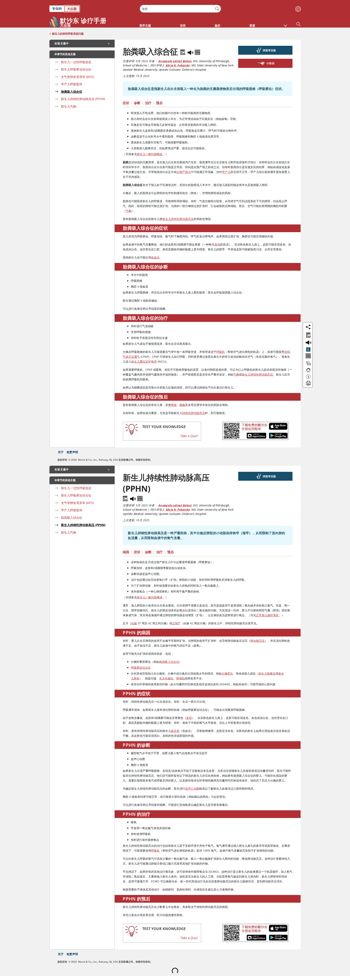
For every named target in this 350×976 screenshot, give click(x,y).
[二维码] (197, 51)
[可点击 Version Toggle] (308, 349)
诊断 (137, 103)
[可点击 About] (308, 378)
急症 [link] (217, 25)
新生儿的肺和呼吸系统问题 (68, 33)
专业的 (57, 8)
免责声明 (72, 452)
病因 (126, 552)
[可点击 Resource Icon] (308, 365)
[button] (285, 23)
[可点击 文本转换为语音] (307, 342)
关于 (61, 452)
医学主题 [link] (145, 25)
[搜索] (217, 8)
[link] (92, 8)
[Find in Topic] (183, 51)
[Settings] (297, 8)
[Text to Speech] (191, 51)
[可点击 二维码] (308, 356)
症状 (126, 103)
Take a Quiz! (189, 436)
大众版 (72, 8)
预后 (159, 103)
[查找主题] (307, 334)
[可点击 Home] (308, 371)
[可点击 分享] (308, 327)
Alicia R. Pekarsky (178, 65)
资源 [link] (252, 25)
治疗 (148, 103)
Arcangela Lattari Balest (175, 61)
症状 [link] (183, 25)
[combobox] (180, 9)
